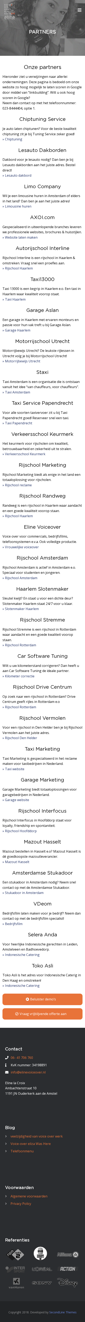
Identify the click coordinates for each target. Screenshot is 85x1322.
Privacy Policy (21, 1203)
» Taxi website (13, 769)
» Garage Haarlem (16, 330)
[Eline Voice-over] (10, 11)
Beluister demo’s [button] (43, 999)
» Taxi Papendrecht (17, 423)
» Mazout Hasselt (15, 862)
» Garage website (15, 800)
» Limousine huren (16, 206)
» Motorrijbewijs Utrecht (21, 361)
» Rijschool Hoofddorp (19, 831)
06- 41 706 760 (22, 1057)
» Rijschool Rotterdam (19, 645)
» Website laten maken (20, 237)
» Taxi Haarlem (14, 299)
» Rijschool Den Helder (19, 738)
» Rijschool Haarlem (17, 268)
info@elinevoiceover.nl (28, 1072)
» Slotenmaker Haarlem (20, 609)
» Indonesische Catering (21, 954)
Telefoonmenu (22, 1151)
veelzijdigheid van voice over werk (37, 1136)
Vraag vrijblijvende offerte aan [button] (43, 1014)
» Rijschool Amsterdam (19, 578)
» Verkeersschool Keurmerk (23, 454)
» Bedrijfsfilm (12, 924)
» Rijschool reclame (17, 485)
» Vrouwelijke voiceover (20, 547)
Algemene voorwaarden (29, 1196)
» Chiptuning (12, 139)
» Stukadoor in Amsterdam (23, 892)
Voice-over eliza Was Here (31, 1143)
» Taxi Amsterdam (16, 392)
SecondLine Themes (63, 1312)
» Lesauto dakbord (16, 175)
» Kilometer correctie (18, 676)
